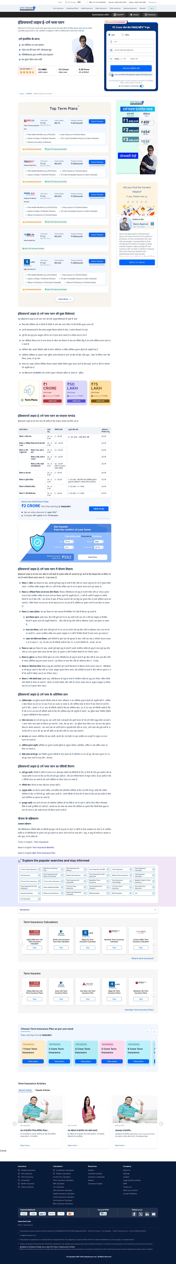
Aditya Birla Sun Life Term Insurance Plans (34, 992)
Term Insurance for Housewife (72, 881)
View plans (33, 1061)
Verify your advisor (130, 1190)
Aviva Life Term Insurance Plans (61, 992)
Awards (91, 1180)
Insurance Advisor (27, 893)
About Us (126, 1170)
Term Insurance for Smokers (95, 887)
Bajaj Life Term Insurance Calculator (88, 941)
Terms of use (129, 82)
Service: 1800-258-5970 (117, 2)
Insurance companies (96, 1177)
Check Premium (97, 121)
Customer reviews (95, 1174)
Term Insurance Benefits (43, 847)
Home (22, 94)
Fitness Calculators (63, 1174)
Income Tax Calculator (62, 1177)
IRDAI (20, 1225)
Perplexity (152, 15)
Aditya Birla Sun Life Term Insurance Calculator (34, 941)
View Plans (92, 557)
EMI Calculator (117, 893)
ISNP (125, 1184)
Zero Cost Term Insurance (140, 887)
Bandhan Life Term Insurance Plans (140, 992)
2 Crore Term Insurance (51, 881)
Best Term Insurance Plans (142, 1010)
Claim (60, 2)
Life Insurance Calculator (140, 875)
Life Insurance (25, 875)
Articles (91, 1170)
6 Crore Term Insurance (135, 1050)
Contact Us (152, 2)
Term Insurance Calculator (140, 869)
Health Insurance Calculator (64, 1194)
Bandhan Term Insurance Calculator (114, 941)
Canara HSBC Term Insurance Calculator (141, 941)
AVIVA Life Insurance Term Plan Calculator (61, 941)
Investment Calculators (65, 1170)
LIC (136, 893)
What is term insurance (142, 958)
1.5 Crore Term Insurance (117, 887)
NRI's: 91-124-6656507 (97, 2)
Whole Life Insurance (73, 875)
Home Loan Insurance (50, 893)
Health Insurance (27, 1184)
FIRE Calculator (94, 893)
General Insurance (28, 1170)
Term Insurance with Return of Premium (50, 875)
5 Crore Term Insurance (29, 881)
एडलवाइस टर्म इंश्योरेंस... (123, 1130)
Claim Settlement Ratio (51, 887)
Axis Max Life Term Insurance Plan (87, 992)
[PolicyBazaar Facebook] (134, 1214)
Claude (136, 15)
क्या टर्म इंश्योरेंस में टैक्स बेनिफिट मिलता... (34, 1130)
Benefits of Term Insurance (94, 881)
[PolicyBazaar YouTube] (153, 1214)
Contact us (127, 1187)
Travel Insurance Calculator (63, 1197)
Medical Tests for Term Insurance (143, 881)
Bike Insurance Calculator (63, 1204)
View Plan (98, 509)
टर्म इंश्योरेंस (29, 94)
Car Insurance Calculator (62, 1200)
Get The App (71, 2)
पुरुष (113, 35)
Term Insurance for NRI (97, 869)
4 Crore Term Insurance (82, 1050)
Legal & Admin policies (132, 1180)
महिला (127, 35)
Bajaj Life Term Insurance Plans (114, 992)
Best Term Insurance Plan (43, 853)
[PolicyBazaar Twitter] (140, 1214)
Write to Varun (137, 262)
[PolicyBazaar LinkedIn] (147, 1214)
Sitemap (126, 1174)
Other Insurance (27, 1187)
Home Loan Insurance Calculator (73, 893)
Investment (25, 1180)
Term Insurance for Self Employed (29, 887)
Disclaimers (25, 910)
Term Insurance (41, 842)
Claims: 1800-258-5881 (137, 2)
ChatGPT (120, 15)
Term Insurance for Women (72, 869)
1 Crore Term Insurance (29, 869)
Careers (126, 1177)
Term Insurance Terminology (117, 881)
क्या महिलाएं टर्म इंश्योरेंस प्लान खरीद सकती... (83, 1130)
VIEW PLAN (52, 401)
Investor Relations (130, 1194)
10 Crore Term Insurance (71, 887)
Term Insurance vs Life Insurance (97, 875)
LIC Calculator (25, 899)
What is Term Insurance (120, 875)
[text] (146, 201)
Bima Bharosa (28, 1225)
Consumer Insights (95, 1184)
